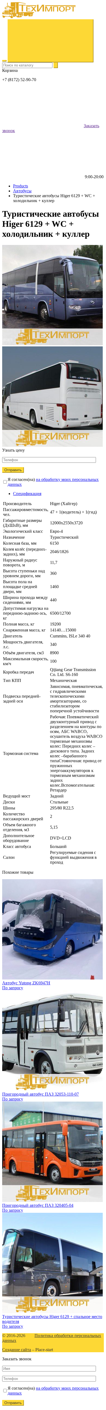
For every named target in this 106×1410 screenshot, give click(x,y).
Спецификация (27, 493)
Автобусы (22, 191)
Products (20, 186)
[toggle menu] (4, 61)
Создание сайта (16, 1349)
